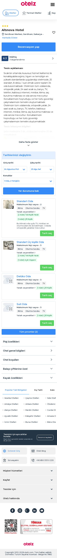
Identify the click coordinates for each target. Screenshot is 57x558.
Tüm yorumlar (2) (28, 331)
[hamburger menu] (52, 4)
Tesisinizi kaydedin (45, 437)
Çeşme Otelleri (32, 398)
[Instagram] (20, 510)
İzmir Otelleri (10, 422)
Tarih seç (47, 233)
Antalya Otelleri (11, 404)
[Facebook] (12, 510)
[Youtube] (41, 510)
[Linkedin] (34, 510)
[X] (27, 510)
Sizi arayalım (13, 460)
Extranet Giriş (14, 451)
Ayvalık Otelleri (11, 416)
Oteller (12, 13)
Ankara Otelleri (32, 404)
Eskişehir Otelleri (32, 416)
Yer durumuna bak (28, 191)
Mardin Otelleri (32, 410)
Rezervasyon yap (28, 47)
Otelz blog (41, 451)
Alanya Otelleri (11, 410)
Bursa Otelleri (31, 422)
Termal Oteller (34, 13)
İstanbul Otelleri (11, 398)
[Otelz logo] (28, 5)
